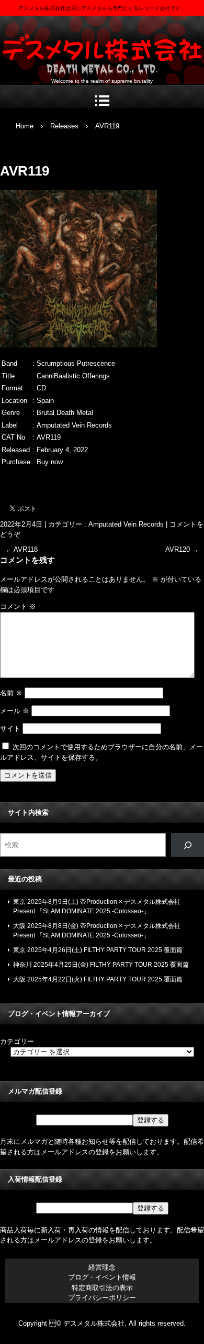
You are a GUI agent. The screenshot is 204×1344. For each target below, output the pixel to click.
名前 (11, 693)
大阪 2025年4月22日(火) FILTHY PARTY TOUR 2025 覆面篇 (98, 979)
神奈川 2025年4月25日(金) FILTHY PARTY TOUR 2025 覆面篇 (101, 964)
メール (14, 711)
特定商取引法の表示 (102, 1288)
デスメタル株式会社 (102, 47)
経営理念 (102, 1267)
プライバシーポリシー (102, 1298)
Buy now (50, 462)
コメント (18, 606)
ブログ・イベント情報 (102, 1277)
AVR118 (21, 549)
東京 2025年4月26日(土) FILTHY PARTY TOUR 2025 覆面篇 (98, 950)
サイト (10, 729)
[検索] (187, 845)
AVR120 (182, 549)
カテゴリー (17, 1041)
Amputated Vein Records (126, 524)
